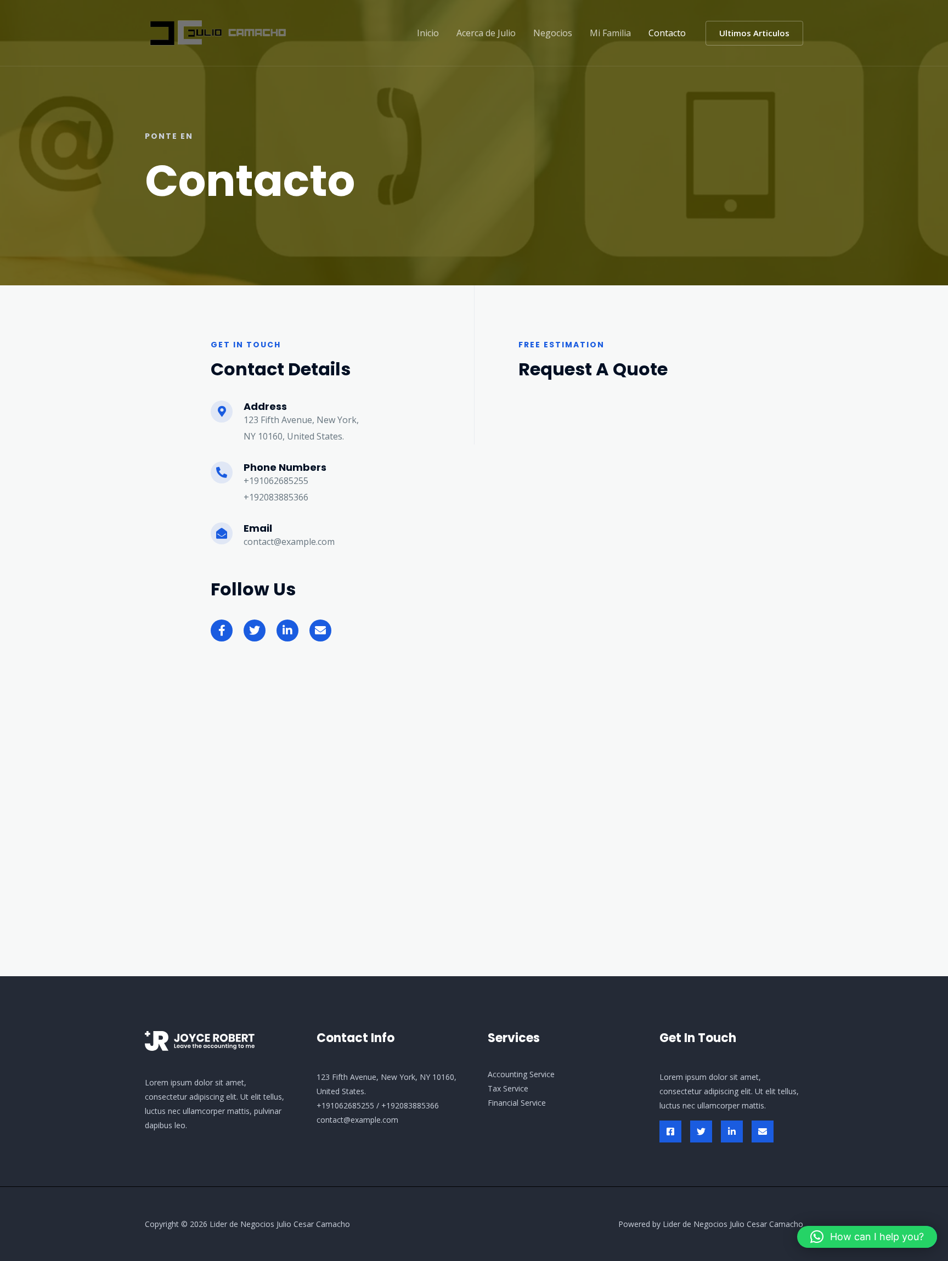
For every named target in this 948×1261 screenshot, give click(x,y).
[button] (754, 33)
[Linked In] (732, 1131)
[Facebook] (670, 1131)
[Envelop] (763, 1131)
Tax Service (508, 1088)
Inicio (428, 33)
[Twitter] (701, 1131)
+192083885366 (410, 1105)
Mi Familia (610, 33)
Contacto (667, 33)
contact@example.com (357, 1119)
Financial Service (517, 1102)
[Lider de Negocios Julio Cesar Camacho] (217, 32)
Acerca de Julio (486, 33)
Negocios (552, 33)
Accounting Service (521, 1074)
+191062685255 (345, 1105)
